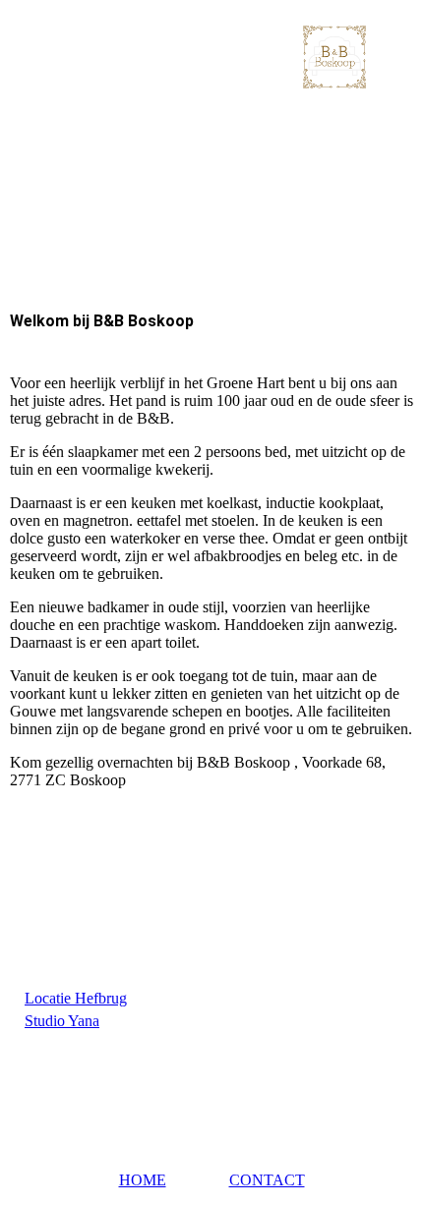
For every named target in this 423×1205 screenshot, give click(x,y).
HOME (142, 1180)
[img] (211, 56)
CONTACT (267, 1180)
